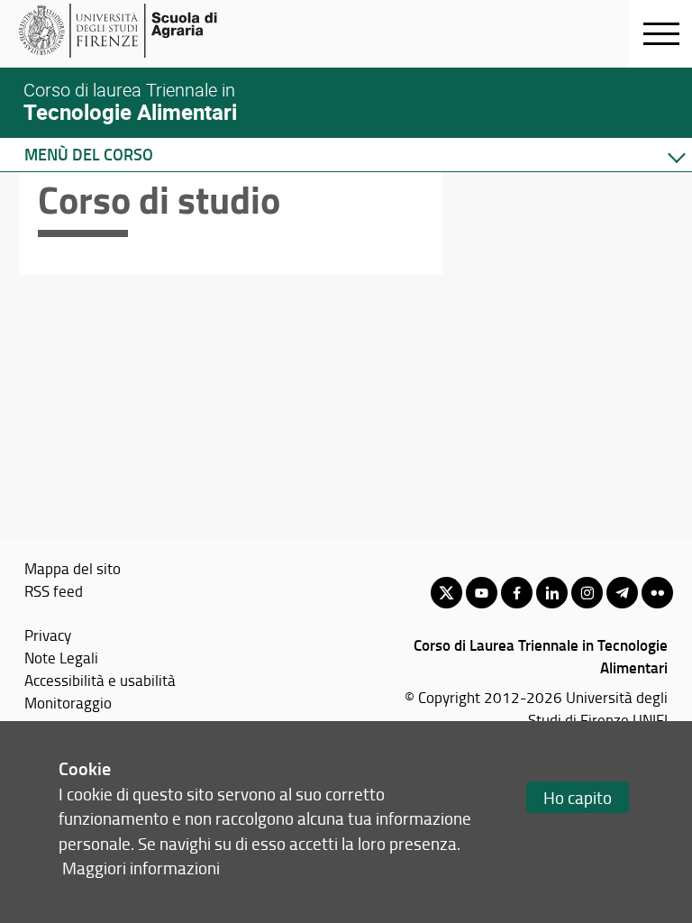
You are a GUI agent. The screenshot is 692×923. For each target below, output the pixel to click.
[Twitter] (446, 592)
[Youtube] (481, 592)
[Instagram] (587, 592)
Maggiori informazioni (141, 867)
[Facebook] (517, 592)
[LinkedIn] (552, 592)
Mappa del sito (72, 568)
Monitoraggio (68, 702)
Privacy (47, 634)
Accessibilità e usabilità (100, 679)
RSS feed (53, 590)
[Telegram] (622, 592)
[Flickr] (657, 592)
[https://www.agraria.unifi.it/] (158, 31)
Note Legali (61, 657)
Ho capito (577, 797)
